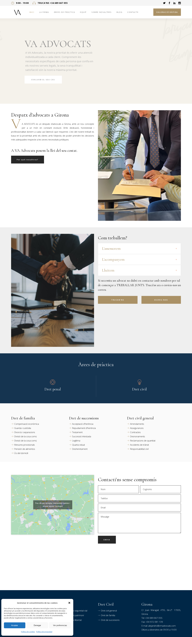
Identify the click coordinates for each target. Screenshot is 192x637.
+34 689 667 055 (153, 617)
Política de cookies (28, 632)
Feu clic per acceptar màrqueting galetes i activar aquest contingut (52, 504)
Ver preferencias (60, 625)
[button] (69, 603)
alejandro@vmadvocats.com (162, 625)
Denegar (37, 625)
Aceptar (14, 625)
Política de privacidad (44, 632)
